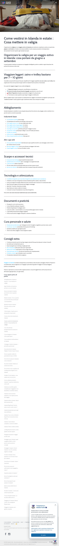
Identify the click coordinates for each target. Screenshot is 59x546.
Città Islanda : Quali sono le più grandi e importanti (10, 312)
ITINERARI (27, 522)
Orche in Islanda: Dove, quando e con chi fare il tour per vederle (11, 456)
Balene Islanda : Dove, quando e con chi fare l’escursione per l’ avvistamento (11, 299)
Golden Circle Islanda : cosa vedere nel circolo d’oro (11, 376)
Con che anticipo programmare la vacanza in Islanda (10, 329)
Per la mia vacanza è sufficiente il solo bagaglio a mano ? (11, 468)
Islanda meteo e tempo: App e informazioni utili (11, 401)
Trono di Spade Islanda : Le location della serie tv (10, 496)
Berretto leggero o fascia (13, 146)
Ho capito (43, 535)
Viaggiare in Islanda (9, 262)
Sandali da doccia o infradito (14, 161)
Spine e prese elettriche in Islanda (10, 486)
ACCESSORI (7, 523)
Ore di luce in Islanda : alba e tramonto (11, 462)
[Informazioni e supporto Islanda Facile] (55, 542)
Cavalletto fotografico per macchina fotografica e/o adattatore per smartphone (26, 178)
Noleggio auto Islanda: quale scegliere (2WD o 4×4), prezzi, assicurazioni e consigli (11, 442)
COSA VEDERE (7, 522)
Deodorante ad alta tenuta (13, 225)
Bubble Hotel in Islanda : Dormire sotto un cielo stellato (10, 306)
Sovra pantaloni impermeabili (14, 142)
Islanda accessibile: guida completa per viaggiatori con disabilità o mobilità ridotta (11, 388)
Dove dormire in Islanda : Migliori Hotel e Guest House (11, 350)
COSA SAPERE (15, 522)
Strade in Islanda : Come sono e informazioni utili (11, 491)
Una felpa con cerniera (12, 128)
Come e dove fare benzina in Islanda (11, 317)
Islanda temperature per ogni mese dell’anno (11, 411)
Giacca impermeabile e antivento (15, 136)
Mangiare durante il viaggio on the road (11, 435)
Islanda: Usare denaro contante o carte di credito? (11, 422)
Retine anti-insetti (11, 249)
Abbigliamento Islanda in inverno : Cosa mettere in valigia (10, 281)
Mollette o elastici (11, 253)
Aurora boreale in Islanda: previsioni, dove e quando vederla (10, 292)
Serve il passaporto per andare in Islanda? (9, 481)
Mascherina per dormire (13, 251)
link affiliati (34, 542)
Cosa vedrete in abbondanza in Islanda (11, 340)
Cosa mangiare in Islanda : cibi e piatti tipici (10, 335)
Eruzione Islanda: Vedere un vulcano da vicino (11, 364)
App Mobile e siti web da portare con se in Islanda (10, 287)
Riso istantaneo (10, 247)
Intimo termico (10, 134)
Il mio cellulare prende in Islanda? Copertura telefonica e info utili (11, 381)
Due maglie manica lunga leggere (15, 125)
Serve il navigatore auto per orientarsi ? (11, 477)
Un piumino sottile (11, 130)
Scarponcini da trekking (13, 160)
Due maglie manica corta (13, 123)
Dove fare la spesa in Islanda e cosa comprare (11, 359)
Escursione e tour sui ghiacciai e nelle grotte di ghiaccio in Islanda (11, 370)
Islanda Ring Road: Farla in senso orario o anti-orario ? (10, 406)
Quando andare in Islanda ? (10, 473)
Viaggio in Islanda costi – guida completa (10, 508)
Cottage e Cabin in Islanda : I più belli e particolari (11, 345)
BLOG (12, 523)
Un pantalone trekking (12, 119)
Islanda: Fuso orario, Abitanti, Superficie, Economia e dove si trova (11, 416)
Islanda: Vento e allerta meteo (11, 426)
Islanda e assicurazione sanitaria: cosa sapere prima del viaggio (11, 395)
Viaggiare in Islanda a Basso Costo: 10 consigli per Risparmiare (11, 502)
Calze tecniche (10, 163)
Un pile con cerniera (12, 132)
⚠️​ (16, 523)
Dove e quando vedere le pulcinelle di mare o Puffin (10, 354)
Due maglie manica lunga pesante (15, 126)
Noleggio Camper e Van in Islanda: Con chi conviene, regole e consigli (10, 449)
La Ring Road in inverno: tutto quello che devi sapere (11, 430)
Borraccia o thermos (12, 167)
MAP (22, 522)
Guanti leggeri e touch (12, 148)
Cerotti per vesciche (12, 226)
